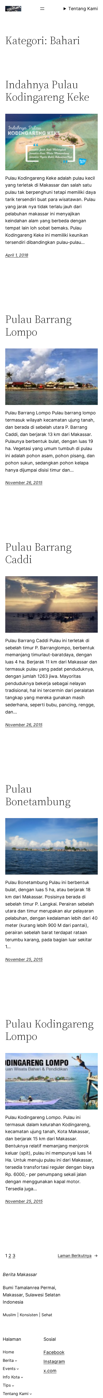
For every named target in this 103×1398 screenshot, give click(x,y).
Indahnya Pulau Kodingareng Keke (47, 90)
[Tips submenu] (13, 1385)
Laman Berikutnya (78, 1255)
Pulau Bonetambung (37, 795)
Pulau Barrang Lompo (38, 325)
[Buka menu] (42, 9)
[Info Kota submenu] (22, 1377)
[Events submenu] (17, 1369)
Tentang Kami (83, 8)
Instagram (54, 1361)
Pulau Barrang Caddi (38, 553)
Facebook (54, 1352)
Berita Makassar (20, 1274)
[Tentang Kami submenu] (31, 1394)
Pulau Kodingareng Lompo (49, 1030)
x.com (50, 1370)
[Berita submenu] (16, 1360)
